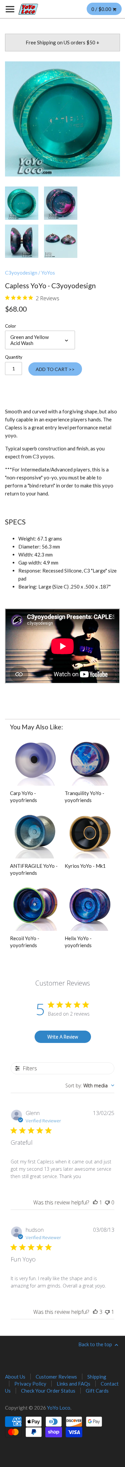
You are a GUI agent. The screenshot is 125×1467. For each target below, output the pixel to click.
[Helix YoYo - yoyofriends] (90, 905)
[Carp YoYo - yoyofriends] (35, 760)
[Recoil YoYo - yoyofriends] (35, 905)
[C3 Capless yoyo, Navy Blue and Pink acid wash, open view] (60, 241)
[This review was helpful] (95, 1312)
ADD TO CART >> (55, 369)
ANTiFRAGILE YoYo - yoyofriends (34, 869)
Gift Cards (97, 1391)
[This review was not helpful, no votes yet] (107, 1202)
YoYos (48, 273)
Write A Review (62, 1037)
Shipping (96, 1377)
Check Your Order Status (48, 1391)
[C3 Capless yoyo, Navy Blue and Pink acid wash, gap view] (21, 241)
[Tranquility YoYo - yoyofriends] (90, 760)
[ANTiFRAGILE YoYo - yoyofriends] (35, 833)
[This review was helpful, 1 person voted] (95, 1202)
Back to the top (95, 1344)
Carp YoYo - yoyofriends (23, 796)
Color (10, 326)
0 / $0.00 (101, 9)
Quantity (13, 357)
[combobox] (89, 1085)
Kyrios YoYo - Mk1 (85, 866)
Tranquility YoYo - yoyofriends (84, 796)
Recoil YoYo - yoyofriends (24, 941)
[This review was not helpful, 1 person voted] (107, 1312)
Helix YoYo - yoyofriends (78, 941)
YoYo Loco (58, 1408)
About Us (15, 1377)
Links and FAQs (73, 1384)
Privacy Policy (30, 1384)
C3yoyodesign (21, 273)
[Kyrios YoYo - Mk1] (90, 833)
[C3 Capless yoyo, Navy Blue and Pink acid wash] (60, 203)
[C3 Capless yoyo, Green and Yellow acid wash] (62, 118)
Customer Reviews (56, 1377)
